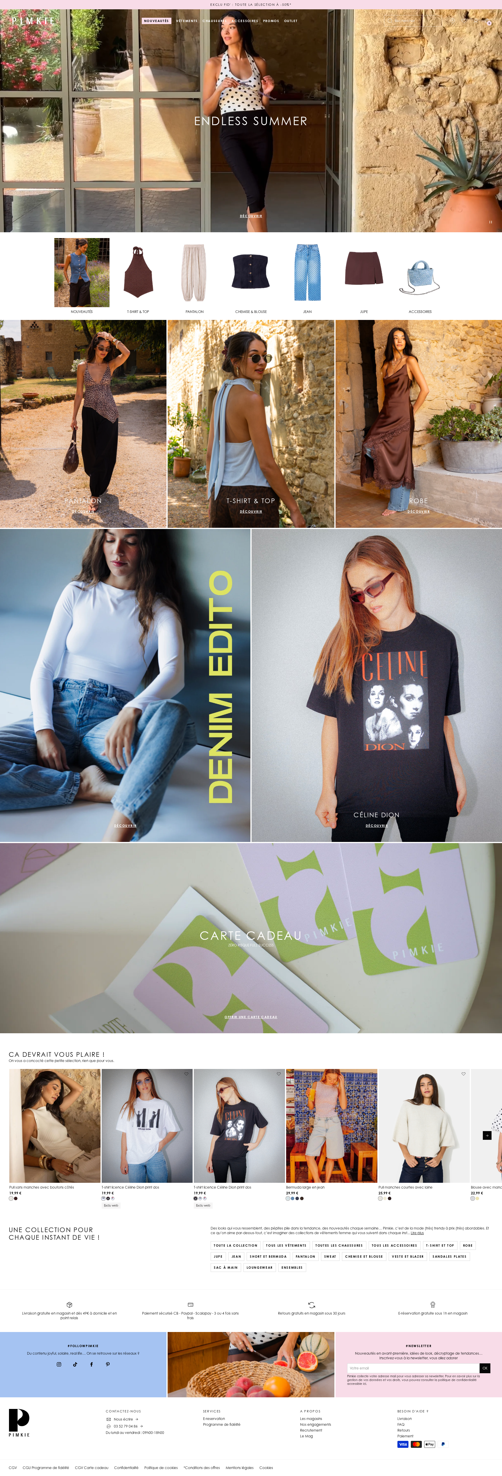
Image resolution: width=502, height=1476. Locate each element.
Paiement (405, 1436)
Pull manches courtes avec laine (406, 1187)
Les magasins (311, 1418)
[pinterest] (107, 1365)
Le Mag (306, 1436)
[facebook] (91, 1365)
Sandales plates (450, 1256)
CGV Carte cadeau (91, 1468)
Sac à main (226, 1268)
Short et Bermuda (268, 1256)
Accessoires (245, 21)
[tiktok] (75, 1365)
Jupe (218, 1256)
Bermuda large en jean (305, 1187)
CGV (13, 1468)
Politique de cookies (161, 1468)
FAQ (400, 1424)
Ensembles (292, 1268)
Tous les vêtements (286, 1245)
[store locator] (452, 20)
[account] (475, 20)
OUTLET (291, 21)
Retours (403, 1430)
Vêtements (187, 21)
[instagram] (59, 1365)
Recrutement (311, 1430)
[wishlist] (464, 20)
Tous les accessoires (394, 1245)
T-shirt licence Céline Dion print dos (130, 1187)
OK (485, 1368)
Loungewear (260, 1268)
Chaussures (214, 21)
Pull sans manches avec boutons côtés (41, 1187)
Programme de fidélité (222, 1424)
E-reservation (214, 1418)
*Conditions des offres (202, 1468)
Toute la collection (235, 1245)
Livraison (404, 1418)
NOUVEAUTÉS (156, 21)
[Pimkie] (33, 20)
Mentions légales (240, 1468)
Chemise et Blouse (364, 1256)
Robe (468, 1245)
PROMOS (271, 21)
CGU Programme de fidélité (46, 1468)
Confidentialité (126, 1468)
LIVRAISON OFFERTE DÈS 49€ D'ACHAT (251, 5)
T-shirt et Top (440, 1245)
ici (364, 1383)
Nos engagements (315, 1424)
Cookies (266, 1468)
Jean (236, 1256)
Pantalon (305, 1256)
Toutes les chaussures (339, 1245)
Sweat (330, 1256)
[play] (490, 222)
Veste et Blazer (408, 1256)
